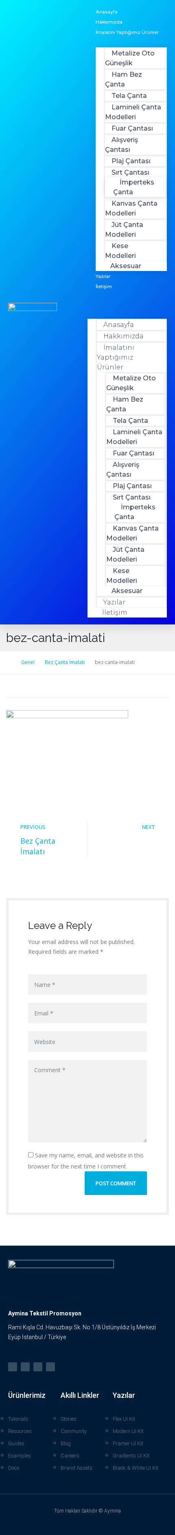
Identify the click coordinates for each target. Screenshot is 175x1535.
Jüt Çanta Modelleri (124, 229)
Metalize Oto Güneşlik (130, 58)
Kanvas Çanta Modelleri (131, 208)
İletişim (104, 286)
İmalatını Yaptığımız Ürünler (127, 32)
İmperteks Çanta (133, 187)
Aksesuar (125, 266)
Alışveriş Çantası (121, 144)
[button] (127, 303)
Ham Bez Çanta (123, 79)
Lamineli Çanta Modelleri (133, 112)
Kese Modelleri (120, 251)
